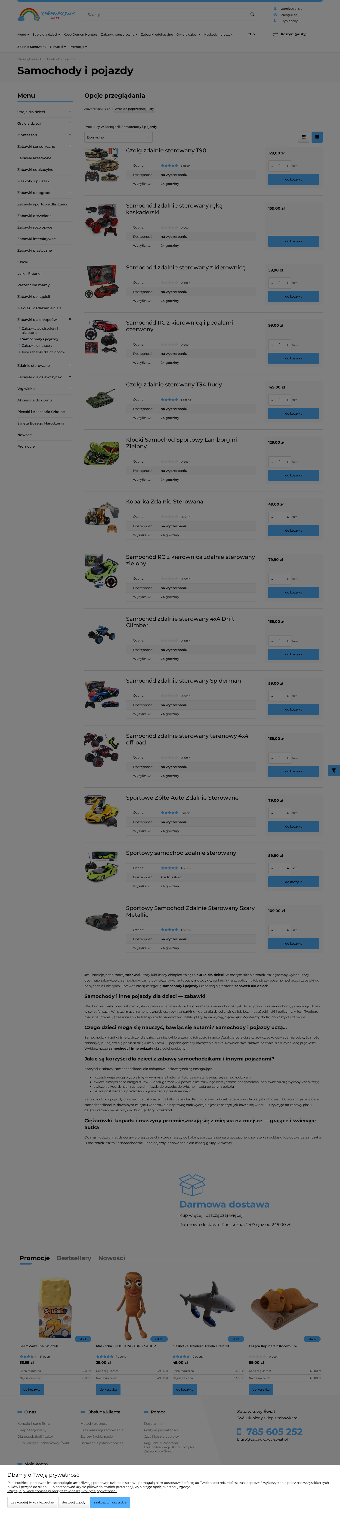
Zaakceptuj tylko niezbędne (32, 1502)
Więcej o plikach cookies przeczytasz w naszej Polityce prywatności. (62, 1491)
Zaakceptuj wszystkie (110, 1502)
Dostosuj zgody (73, 1502)
